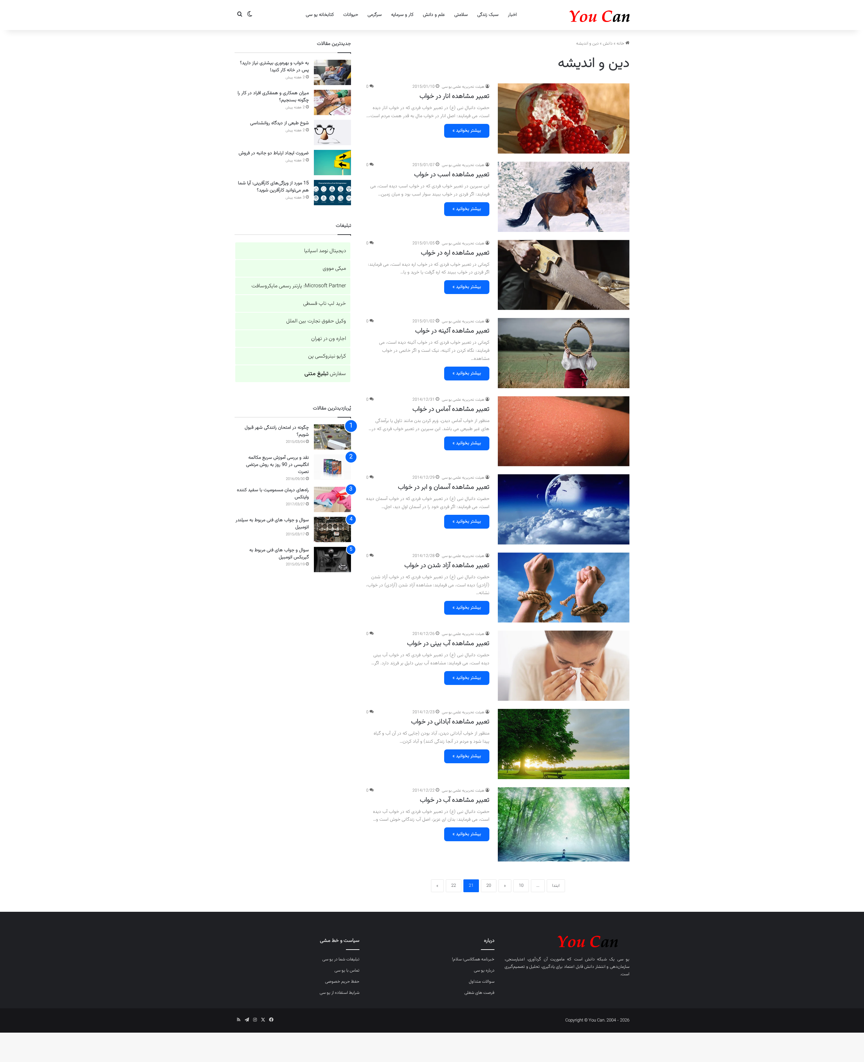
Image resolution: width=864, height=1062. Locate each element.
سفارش (325, 373)
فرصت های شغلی (479, 992)
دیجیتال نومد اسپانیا (325, 251)
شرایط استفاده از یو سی (339, 992)
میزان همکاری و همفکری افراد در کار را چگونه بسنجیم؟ (273, 96)
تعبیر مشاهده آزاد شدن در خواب (446, 565)
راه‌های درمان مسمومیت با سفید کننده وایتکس (273, 493)
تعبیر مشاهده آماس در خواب (450, 409)
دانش (608, 43)
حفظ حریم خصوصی (342, 981)
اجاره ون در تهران (328, 338)
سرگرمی (375, 15)
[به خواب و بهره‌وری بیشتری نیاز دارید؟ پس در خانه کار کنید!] (332, 72)
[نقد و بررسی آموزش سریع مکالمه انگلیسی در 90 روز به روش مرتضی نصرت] (332, 467)
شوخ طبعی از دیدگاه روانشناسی (279, 123)
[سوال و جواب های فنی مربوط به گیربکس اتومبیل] (332, 559)
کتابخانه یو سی (320, 15)
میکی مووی (334, 268)
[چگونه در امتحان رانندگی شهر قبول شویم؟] (332, 437)
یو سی (623, 959)
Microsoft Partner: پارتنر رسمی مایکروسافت (298, 286)
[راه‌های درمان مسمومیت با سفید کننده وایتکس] (332, 499)
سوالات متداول (481, 981)
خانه (621, 43)
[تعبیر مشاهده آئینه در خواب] (563, 353)
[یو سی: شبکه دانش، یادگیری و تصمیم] (578, 15)
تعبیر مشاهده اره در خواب (455, 252)
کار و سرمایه (402, 15)
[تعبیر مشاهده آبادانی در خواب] (563, 744)
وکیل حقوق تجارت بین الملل (316, 321)
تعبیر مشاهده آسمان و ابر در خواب (443, 487)
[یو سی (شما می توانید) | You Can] (567, 940)
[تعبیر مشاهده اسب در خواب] (563, 197)
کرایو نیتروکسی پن (327, 356)
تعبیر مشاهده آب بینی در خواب (448, 643)
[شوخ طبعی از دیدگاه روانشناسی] (332, 132)
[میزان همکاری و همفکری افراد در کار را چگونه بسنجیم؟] (332, 102)
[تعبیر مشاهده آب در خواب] (563, 824)
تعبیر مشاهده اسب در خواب (451, 174)
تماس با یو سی (346, 970)
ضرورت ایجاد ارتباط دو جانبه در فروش (274, 153)
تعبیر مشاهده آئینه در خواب (452, 330)
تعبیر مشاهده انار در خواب (454, 96)
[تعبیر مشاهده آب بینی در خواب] (563, 666)
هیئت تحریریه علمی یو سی (463, 87)
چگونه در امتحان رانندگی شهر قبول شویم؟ (277, 431)
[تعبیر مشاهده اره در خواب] (563, 275)
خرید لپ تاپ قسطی (324, 303)
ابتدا (556, 885)
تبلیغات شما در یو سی (340, 959)
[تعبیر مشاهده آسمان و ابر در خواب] (563, 509)
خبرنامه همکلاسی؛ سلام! (473, 959)
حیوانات (350, 15)
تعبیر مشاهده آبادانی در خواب (450, 721)
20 (488, 885)
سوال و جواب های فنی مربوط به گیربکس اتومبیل (279, 554)
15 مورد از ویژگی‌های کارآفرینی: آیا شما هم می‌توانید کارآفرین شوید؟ (273, 187)
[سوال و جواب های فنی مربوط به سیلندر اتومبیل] (332, 529)
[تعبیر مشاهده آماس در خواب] (563, 431)
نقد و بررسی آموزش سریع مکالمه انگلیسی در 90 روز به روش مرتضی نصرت (277, 465)
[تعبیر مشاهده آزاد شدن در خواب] (563, 588)
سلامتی (461, 15)
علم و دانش (434, 15)
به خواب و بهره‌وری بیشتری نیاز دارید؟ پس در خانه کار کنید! (274, 66)
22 (453, 885)
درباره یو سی (484, 970)
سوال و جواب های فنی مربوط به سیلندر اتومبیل (272, 523)
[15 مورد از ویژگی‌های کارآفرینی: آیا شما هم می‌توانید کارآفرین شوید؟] (332, 192)
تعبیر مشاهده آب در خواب (454, 800)
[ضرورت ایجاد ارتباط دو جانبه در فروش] (332, 162)
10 (521, 885)
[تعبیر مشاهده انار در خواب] (563, 118)
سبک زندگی (487, 15)
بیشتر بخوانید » (467, 130)
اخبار (512, 15)
